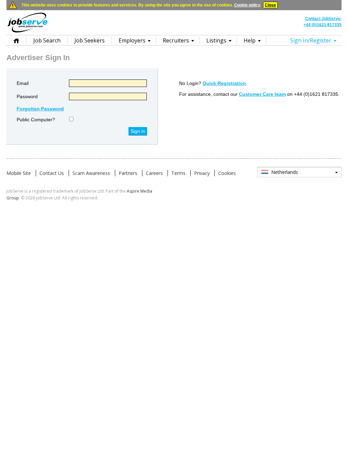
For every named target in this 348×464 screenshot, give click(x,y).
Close (270, 5)
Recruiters (176, 40)
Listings (216, 40)
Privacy (202, 173)
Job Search (46, 40)
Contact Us (51, 173)
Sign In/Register (310, 40)
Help (250, 40)
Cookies (227, 173)
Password (27, 96)
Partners (128, 173)
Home (16, 40)
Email (23, 83)
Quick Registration (224, 83)
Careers (154, 173)
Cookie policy (247, 5)
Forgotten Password (40, 108)
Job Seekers (89, 40)
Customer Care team (262, 94)
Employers (132, 40)
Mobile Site (18, 173)
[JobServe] (27, 32)
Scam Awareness (91, 173)
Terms (178, 173)
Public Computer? (36, 119)
